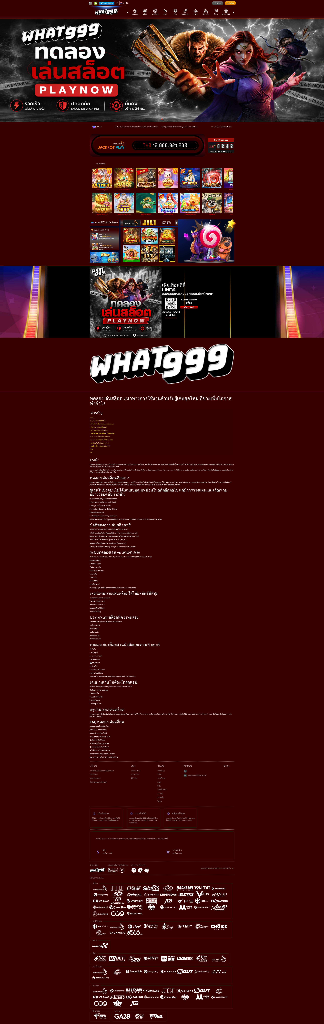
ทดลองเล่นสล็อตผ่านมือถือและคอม (101, 440)
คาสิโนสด (155, 14)
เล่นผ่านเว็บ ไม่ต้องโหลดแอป (99, 443)
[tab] (131, 223)
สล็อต (145, 14)
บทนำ (92, 418)
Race (165, 14)
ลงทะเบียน (230, 3)
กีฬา (175, 14)
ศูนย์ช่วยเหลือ (95, 778)
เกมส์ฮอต (135, 14)
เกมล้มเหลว (185, 14)
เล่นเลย (104, 178)
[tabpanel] (162, 70)
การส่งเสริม (226, 14)
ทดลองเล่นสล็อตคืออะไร (98, 421)
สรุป (91, 449)
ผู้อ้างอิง (134, 778)
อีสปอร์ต (206, 14)
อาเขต (196, 14)
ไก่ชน (216, 14)
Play (120, 147)
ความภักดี (135, 775)
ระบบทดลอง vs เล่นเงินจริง (99, 430)
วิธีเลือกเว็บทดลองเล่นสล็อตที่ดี (100, 446)
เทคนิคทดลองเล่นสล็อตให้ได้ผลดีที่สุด (102, 433)
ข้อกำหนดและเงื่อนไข (98, 782)
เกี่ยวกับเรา (94, 775)
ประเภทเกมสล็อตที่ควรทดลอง (100, 437)
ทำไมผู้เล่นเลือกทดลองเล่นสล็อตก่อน (102, 424)
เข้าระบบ (218, 3)
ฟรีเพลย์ (133, 233)
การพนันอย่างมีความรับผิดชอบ (102, 771)
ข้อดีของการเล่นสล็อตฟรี (98, 427)
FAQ (91, 453)
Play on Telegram (108, 3)
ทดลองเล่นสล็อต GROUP (197, 775)
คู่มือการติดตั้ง (189, 307)
